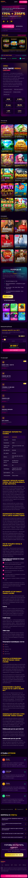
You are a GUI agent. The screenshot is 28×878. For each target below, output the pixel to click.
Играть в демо (8, 296)
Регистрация (23, 1)
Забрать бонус (7, 26)
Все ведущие (4, 218)
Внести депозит (14, 350)
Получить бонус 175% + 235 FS (14, 854)
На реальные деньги (9, 300)
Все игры (3, 122)
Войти (15, 1)
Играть (20, 873)
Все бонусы (19, 26)
